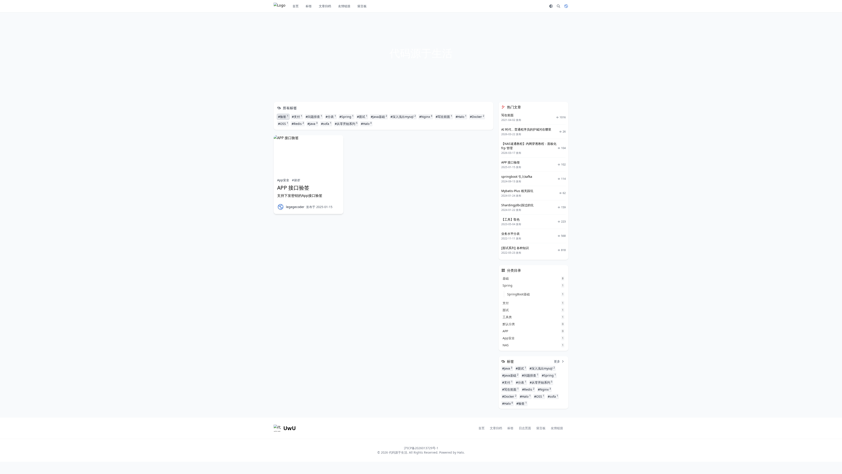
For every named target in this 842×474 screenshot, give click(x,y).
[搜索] (558, 6)
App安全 (283, 180)
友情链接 (344, 6)
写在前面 (507, 115)
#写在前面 (444, 116)
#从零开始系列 (346, 123)
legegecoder (295, 207)
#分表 (331, 116)
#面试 (362, 116)
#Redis (298, 123)
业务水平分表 (510, 234)
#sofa (326, 123)
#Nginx (425, 116)
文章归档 (325, 6)
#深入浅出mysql (403, 116)
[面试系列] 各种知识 (515, 248)
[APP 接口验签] (308, 154)
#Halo (461, 116)
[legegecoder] (280, 206)
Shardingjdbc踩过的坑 (517, 205)
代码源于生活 (398, 452)
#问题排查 (314, 116)
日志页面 (525, 428)
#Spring (346, 116)
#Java (312, 123)
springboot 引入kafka (516, 176)
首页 (296, 6)
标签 (309, 6)
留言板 (362, 6)
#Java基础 (379, 116)
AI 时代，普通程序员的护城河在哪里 (526, 129)
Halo (460, 452)
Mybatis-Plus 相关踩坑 (517, 191)
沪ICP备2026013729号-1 (421, 448)
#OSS (283, 123)
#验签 (283, 116)
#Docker (477, 116)
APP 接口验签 (293, 187)
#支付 (297, 116)
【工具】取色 (510, 219)
